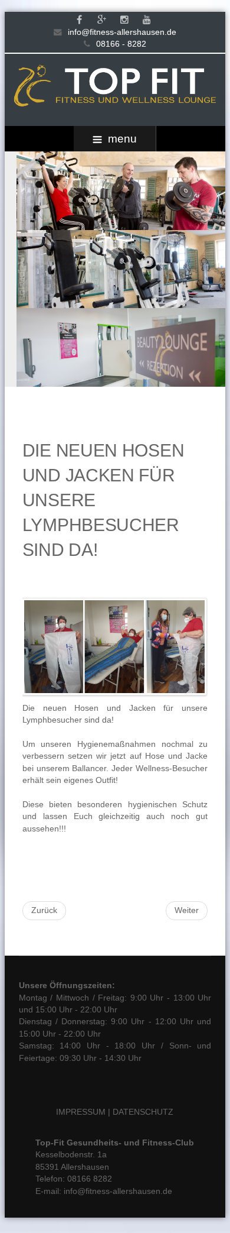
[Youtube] (146, 21)
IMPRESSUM (81, 1112)
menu (122, 138)
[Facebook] (79, 21)
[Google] (102, 21)
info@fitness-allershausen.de (122, 32)
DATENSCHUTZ (143, 1112)
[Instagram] (124, 21)
